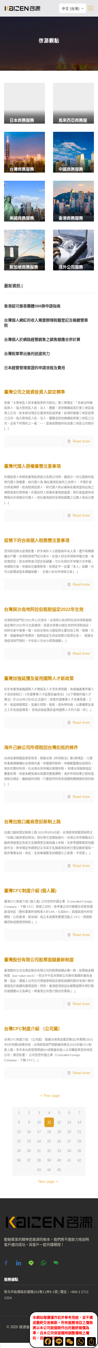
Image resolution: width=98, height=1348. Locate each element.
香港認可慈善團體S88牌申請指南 (32, 306)
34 (69, 1151)
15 (19, 1132)
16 (29, 1132)
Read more (81, 441)
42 (79, 1160)
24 (39, 1141)
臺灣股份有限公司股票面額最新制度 (39, 959)
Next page (46, 1182)
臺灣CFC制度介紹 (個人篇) (30, 890)
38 (39, 1160)
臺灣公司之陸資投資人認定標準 (34, 392)
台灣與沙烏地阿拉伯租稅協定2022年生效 (44, 609)
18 (49, 1132)
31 (39, 1151)
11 (49, 1122)
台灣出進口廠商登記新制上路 (32, 821)
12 (59, 1122)
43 (39, 1170)
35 (79, 1151)
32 (49, 1151)
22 (19, 1141)
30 (29, 1151)
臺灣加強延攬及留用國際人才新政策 (39, 678)
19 (59, 1132)
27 (69, 1141)
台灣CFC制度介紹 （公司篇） (33, 1028)
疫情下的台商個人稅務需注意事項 (36, 540)
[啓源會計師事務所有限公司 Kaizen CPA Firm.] (22, 8)
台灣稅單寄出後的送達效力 (27, 353)
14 (79, 1122)
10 (39, 1122)
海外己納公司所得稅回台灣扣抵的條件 (41, 747)
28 (79, 1141)
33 (59, 1151)
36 (19, 1160)
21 (79, 1132)
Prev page (51, 1096)
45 (59, 1170)
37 (29, 1160)
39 (49, 1160)
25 (49, 1141)
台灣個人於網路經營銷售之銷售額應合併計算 (42, 339)
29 (19, 1151)
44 (49, 1170)
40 (59, 1160)
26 (59, 1141)
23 (29, 1141)
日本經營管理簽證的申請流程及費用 (34, 368)
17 (39, 1132)
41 (69, 1160)
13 (69, 1122)
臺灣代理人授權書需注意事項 (32, 466)
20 (69, 1132)
